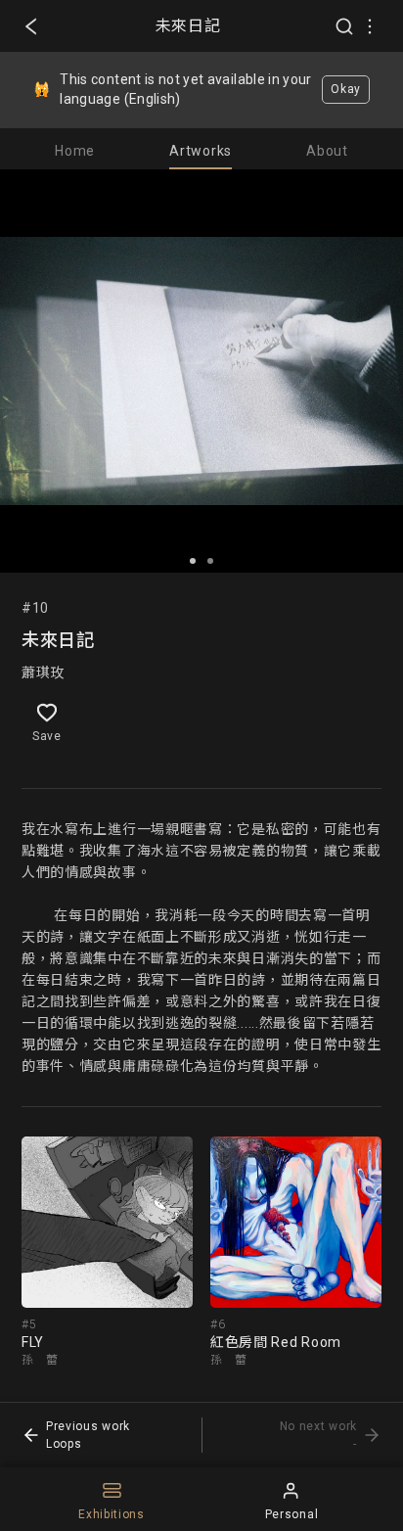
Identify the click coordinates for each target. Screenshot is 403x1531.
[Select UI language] (369, 26)
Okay (346, 89)
